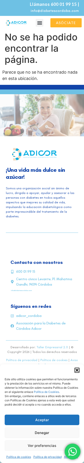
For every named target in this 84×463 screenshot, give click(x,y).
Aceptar (42, 420)
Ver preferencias (42, 445)
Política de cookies (18, 457)
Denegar (42, 433)
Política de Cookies (46, 392)
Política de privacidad (47, 457)
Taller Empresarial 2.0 (52, 347)
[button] (77, 370)
